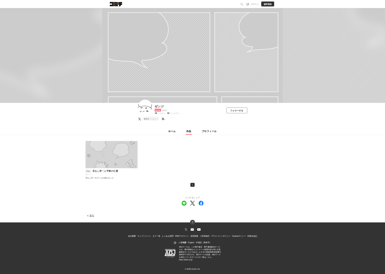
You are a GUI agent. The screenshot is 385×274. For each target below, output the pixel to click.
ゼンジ (159, 106)
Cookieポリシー (239, 235)
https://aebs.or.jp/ (186, 259)
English (191, 242)
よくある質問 (168, 235)
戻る (91, 215)
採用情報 (194, 235)
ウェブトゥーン (144, 235)
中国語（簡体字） (203, 242)
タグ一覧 (156, 235)
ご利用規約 (204, 235)
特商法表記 (252, 235)
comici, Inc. (195, 269)
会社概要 (132, 235)
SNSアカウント (182, 235)
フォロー (236, 110)
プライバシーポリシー (221, 235)
